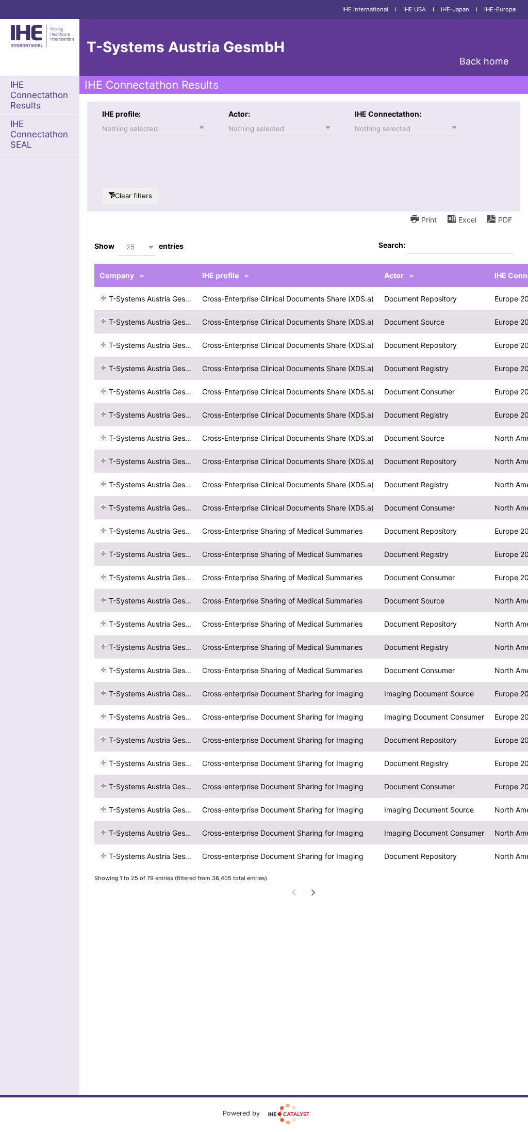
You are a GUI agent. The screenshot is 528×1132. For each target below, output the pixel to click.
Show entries (139, 246)
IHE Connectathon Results (39, 94)
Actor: (239, 113)
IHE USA (414, 9)
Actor (394, 275)
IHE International (365, 9)
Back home (483, 61)
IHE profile (220, 275)
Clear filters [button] (133, 196)
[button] (153, 128)
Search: (392, 245)
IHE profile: (121, 113)
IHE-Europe (500, 9)
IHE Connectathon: (388, 113)
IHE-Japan (455, 9)
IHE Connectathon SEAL (39, 134)
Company (117, 275)
